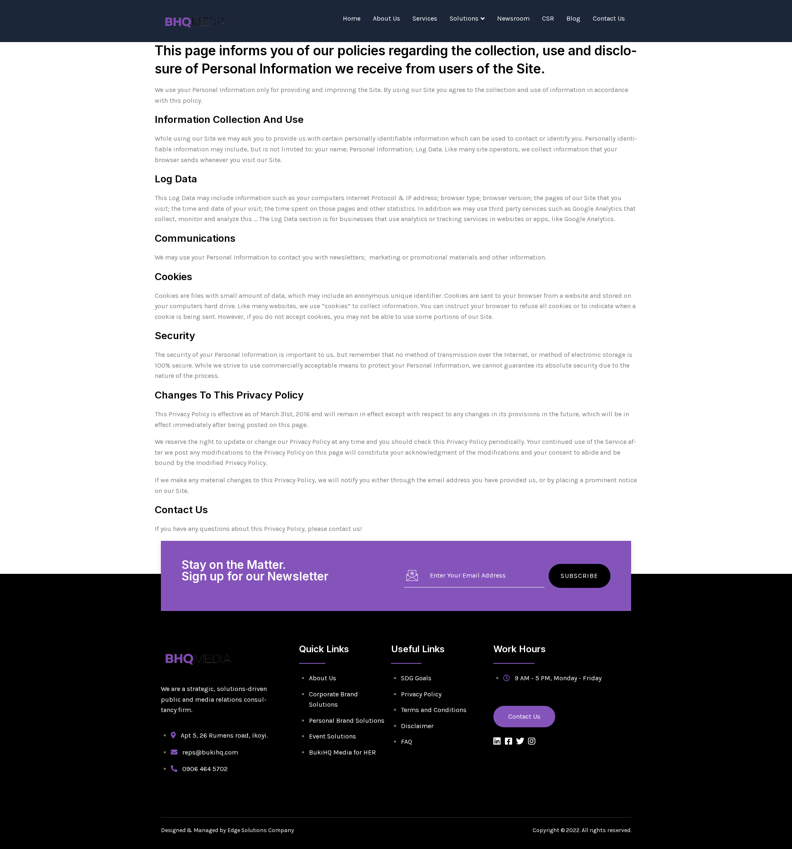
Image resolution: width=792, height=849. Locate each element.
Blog (573, 18)
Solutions (464, 18)
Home (352, 18)
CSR (548, 18)
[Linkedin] (497, 741)
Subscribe (579, 576)
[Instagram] (531, 741)
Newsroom (513, 18)
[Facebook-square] (508, 741)
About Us (386, 18)
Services (424, 18)
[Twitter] (520, 741)
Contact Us (609, 18)
